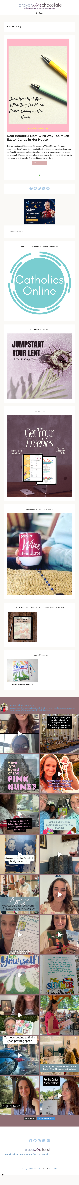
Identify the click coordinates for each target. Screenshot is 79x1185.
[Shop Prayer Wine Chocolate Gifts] (39, 594)
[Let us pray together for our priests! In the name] (19, 894)
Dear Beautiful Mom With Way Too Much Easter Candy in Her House (38, 137)
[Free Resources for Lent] (39, 398)
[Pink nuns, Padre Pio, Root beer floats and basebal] (19, 814)
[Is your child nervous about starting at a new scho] (59, 934)
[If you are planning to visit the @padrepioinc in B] (59, 814)
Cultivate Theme (38, 1169)
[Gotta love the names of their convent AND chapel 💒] (19, 773)
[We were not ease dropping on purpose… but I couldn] (59, 1095)
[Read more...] (40, 163)
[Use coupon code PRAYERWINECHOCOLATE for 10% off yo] (59, 894)
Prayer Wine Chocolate (39, 6)
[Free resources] (39, 496)
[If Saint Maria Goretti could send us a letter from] (19, 934)
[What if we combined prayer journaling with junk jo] (59, 974)
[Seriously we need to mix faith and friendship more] (59, 773)
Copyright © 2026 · (28, 1169)
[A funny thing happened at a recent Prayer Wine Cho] (59, 1055)
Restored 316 (53, 1169)
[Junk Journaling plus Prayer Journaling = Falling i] (19, 1015)
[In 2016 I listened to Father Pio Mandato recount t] (19, 854)
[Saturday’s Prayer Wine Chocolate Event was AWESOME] (59, 1015)
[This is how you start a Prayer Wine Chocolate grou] (19, 733)
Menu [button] (41, 13)
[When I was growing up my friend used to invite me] (59, 854)
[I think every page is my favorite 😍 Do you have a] (19, 974)
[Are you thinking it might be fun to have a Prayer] (59, 733)
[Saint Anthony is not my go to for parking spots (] (19, 1055)
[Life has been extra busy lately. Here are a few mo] (19, 1095)
